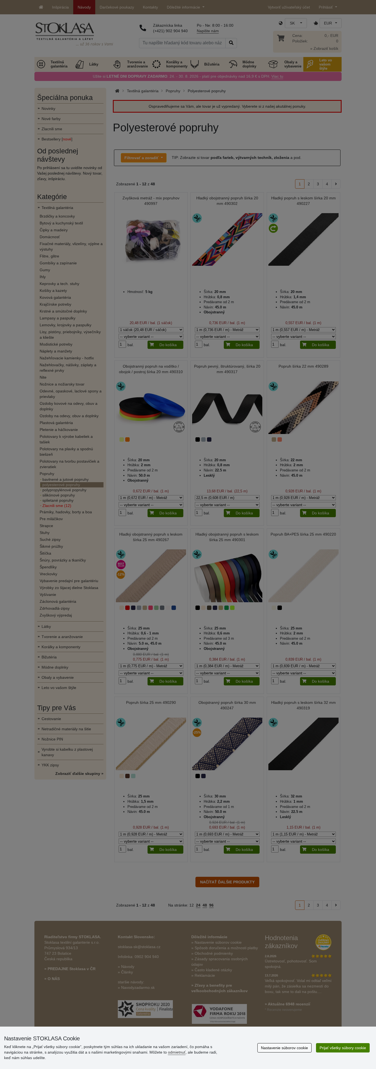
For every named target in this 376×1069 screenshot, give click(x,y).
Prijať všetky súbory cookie (343, 1048)
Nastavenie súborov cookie (284, 1048)
